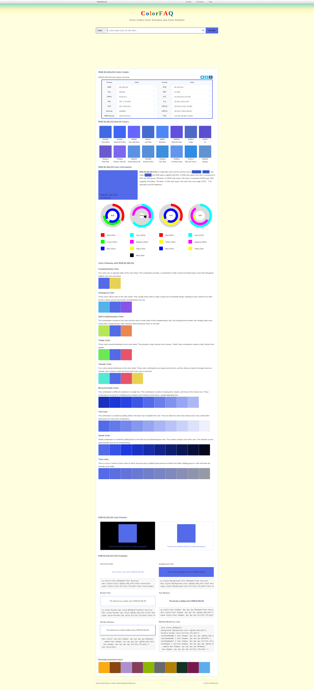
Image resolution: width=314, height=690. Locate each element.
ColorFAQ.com (102, 2)
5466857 (122, 111)
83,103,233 (178, 87)
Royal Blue (196, 172)
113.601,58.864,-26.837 (183, 116)
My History (200, 2)
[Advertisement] (157, 51)
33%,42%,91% (125, 116)
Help (210, 2)
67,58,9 (177, 92)
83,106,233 (123, 87)
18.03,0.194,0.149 (181, 102)
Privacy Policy (104, 683)
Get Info (212, 30)
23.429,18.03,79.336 (182, 97)
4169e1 (206, 172)
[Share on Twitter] (206, 77)
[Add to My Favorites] (202, 77)
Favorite (188, 2)
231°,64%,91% (125, 106)
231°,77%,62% (125, 102)
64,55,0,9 (123, 97)
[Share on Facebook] (211, 77)
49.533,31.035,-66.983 (183, 106)
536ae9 (122, 92)
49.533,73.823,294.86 (183, 111)
